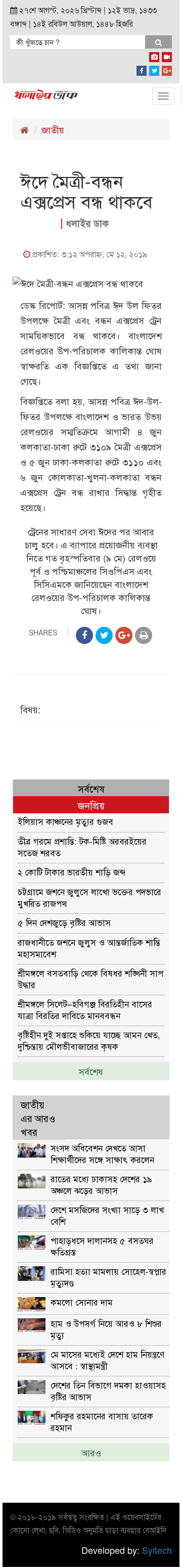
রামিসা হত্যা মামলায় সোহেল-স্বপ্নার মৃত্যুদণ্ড (108, 1276)
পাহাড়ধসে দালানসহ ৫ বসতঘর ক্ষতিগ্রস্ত (102, 1245)
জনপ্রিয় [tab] (91, 805)
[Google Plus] (167, 68)
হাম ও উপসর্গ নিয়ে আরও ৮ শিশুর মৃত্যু (106, 1328)
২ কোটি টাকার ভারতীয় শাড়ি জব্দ (71, 872)
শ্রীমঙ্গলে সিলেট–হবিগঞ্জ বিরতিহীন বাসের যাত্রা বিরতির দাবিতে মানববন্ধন (85, 1009)
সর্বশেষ (91, 1071)
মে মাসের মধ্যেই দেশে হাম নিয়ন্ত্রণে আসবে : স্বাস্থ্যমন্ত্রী (107, 1359)
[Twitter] (154, 68)
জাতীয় (52, 129)
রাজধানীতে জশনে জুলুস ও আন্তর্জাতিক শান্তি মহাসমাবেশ (89, 947)
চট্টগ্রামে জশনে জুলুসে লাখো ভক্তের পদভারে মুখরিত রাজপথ (89, 897)
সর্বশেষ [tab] (91, 788)
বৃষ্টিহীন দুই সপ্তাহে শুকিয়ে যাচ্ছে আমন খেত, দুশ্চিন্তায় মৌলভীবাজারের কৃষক (89, 1040)
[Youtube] (167, 55)
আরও (91, 1452)
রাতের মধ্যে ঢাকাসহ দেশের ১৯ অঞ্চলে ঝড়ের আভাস (101, 1184)
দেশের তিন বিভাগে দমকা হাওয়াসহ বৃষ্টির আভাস (108, 1390)
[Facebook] (141, 68)
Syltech (157, 1549)
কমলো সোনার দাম (82, 1302)
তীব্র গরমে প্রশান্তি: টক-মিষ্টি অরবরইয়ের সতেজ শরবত (82, 846)
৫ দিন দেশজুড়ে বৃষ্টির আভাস (64, 922)
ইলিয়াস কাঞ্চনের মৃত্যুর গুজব (65, 821)
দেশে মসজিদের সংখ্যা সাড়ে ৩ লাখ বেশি (107, 1215)
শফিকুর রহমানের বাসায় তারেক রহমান (102, 1421)
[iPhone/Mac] (154, 55)
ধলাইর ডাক (87, 223)
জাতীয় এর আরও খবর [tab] (38, 1117)
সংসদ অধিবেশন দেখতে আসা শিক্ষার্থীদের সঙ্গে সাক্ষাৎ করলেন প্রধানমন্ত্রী (102, 1153)
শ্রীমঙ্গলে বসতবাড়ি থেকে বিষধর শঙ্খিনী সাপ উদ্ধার (90, 978)
